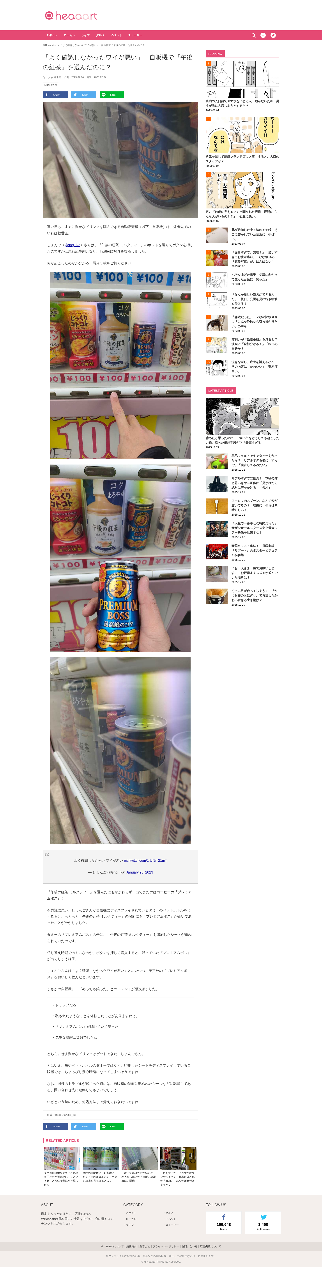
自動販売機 (50, 85)
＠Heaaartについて (112, 1246)
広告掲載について (210, 1246)
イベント (116, 35)
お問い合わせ (189, 1246)
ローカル (69, 35)
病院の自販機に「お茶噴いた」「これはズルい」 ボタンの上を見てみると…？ (100, 1176)
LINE (112, 94)
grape (58, 1114)
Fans (224, 1226)
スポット (52, 35)
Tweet (85, 94)
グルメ (100, 35)
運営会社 (145, 1246)
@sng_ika (72, 245)
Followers (263, 1226)
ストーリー (135, 35)
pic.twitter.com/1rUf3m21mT (145, 860)
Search (253, 35)
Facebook (263, 35)
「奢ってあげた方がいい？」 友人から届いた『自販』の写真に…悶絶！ (139, 1176)
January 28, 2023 (139, 872)
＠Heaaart (79, 15)
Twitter (273, 35)
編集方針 (131, 1246)
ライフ (85, 35)
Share (56, 94)
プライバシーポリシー (166, 1246)
